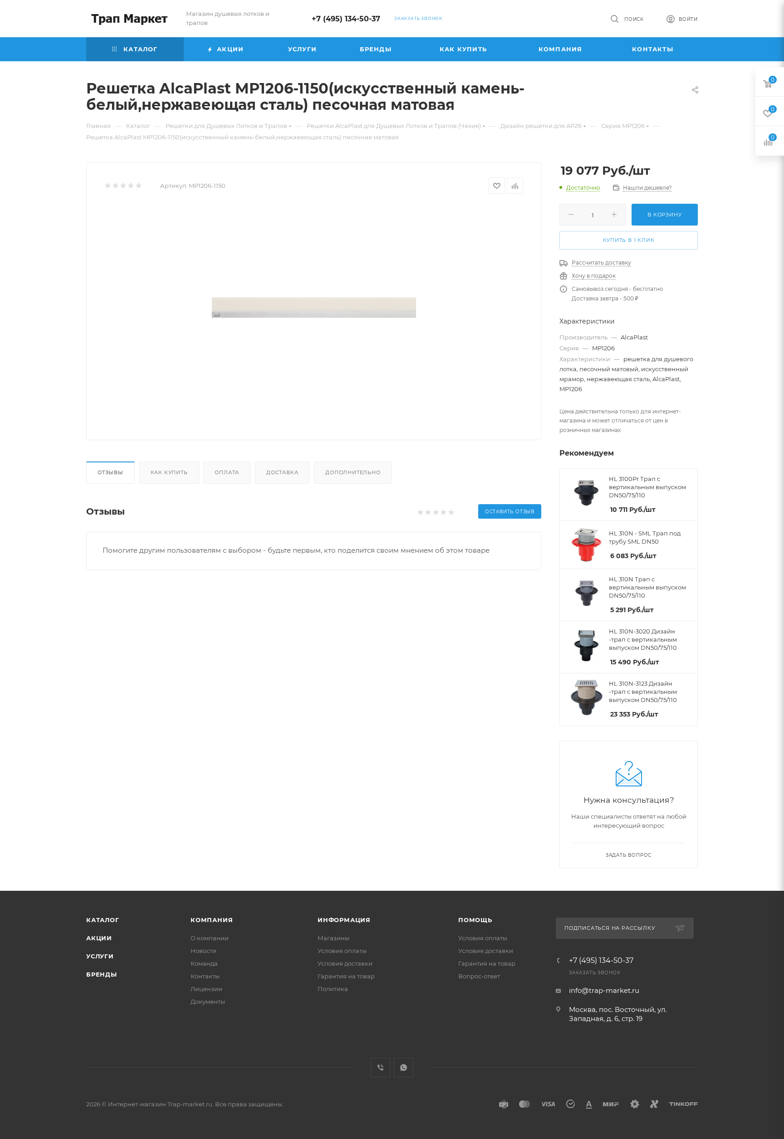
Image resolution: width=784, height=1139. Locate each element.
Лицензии (206, 988)
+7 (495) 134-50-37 (346, 19)
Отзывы (110, 472)
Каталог (102, 919)
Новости (203, 950)
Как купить (169, 472)
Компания (212, 919)
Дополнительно (352, 472)
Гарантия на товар (346, 976)
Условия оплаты (342, 950)
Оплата (227, 472)
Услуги (100, 956)
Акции (99, 938)
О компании (210, 938)
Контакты (205, 976)
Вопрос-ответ (479, 976)
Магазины (333, 938)
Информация (344, 919)
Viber (380, 1067)
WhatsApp (403, 1067)
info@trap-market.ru (604, 990)
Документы (208, 1001)
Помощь (475, 919)
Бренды (101, 974)
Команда (204, 963)
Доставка (282, 472)
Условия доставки (345, 963)
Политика (333, 988)
